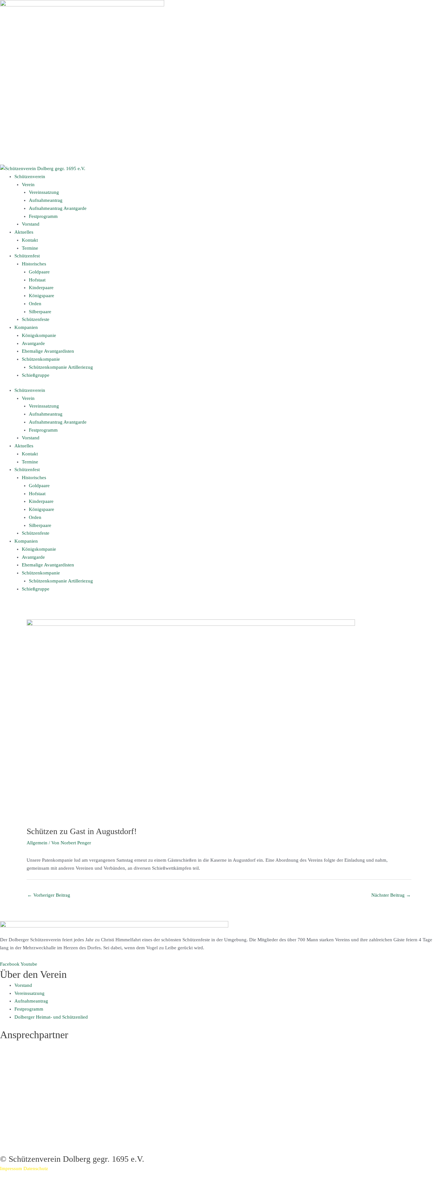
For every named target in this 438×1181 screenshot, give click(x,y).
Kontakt (30, 240)
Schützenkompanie (41, 359)
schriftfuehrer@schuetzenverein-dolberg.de (43, 1141)
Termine (30, 248)
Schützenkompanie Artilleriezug (61, 367)
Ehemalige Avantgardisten (48, 351)
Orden (35, 303)
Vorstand (30, 224)
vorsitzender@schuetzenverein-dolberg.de (42, 1085)
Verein (28, 184)
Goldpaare (39, 271)
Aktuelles (23, 232)
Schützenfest (27, 255)
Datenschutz (35, 1168)
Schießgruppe (35, 375)
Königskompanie (39, 335)
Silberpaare (40, 311)
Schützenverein (29, 176)
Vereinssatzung (44, 192)
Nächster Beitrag (391, 895)
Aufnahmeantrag (46, 200)
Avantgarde (33, 343)
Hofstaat (37, 279)
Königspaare (41, 295)
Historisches (34, 263)
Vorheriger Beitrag (48, 895)
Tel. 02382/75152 (18, 1077)
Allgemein (37, 842)
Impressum (11, 1168)
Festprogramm (43, 216)
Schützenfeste (35, 319)
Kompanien (26, 327)
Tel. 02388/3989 (16, 1133)
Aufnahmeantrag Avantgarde (58, 208)
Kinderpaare (41, 287)
